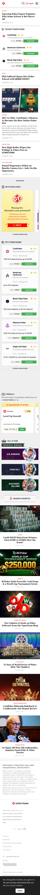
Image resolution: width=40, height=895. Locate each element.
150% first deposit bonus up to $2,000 (19, 38)
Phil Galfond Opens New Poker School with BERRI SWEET (18, 77)
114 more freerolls (8, 400)
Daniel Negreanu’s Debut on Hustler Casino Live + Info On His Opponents (19, 168)
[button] (38, 210)
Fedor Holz (15, 469)
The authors (7, 850)
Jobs (4, 822)
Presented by (8, 445)
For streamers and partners (12, 816)
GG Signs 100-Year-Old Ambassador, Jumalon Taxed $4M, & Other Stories (20, 750)
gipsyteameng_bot (12, 856)
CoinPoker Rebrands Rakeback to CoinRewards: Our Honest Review (20, 707)
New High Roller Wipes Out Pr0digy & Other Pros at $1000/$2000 (16, 150)
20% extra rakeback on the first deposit (20, 63)
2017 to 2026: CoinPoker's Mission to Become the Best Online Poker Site (20, 120)
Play (22, 429)
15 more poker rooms (20, 368)
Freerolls (10, 394)
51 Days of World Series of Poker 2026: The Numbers (20, 665)
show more (20, 181)
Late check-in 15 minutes (11, 424)
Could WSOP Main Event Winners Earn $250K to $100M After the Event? (20, 540)
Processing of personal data (12, 843)
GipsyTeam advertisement (12, 819)
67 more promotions (20, 234)
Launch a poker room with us (13, 813)
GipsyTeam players (12, 187)
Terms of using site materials (12, 872)
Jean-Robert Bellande (14, 485)
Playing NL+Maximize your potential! (17, 209)
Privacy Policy (7, 846)
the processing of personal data (16, 882)
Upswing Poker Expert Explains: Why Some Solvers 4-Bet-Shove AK (19, 16)
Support (20, 829)
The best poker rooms (15, 29)
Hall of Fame (12, 441)
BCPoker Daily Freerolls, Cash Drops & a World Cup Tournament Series (20, 582)
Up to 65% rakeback (13, 50)
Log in (30, 3)
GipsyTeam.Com (17, 810)
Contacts (6, 836)
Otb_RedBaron (13, 454)
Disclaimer (6, 839)
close (20, 891)
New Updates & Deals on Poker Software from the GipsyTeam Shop (20, 624)
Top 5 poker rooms (13, 242)
